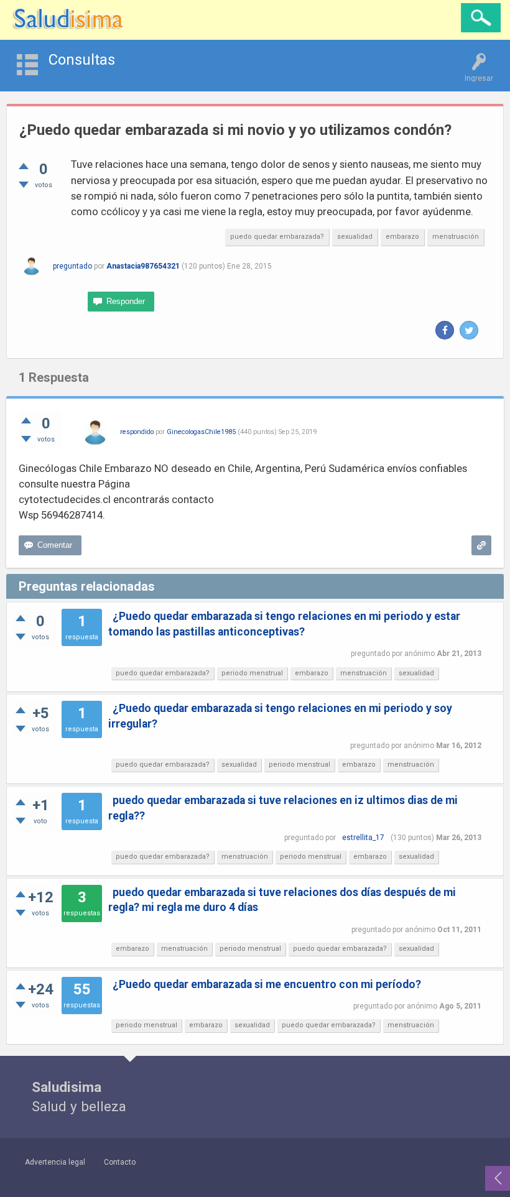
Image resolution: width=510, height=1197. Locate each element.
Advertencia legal (55, 1162)
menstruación (455, 237)
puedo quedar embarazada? (277, 237)
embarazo (402, 237)
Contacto (120, 1162)
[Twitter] (469, 330)
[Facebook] (444, 330)
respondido (137, 432)
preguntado (72, 266)
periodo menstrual (252, 673)
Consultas (82, 59)
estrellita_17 (363, 837)
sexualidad (355, 237)
